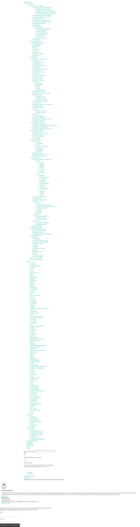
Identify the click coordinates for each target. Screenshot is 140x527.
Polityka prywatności (30, 476)
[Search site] (25, 454)
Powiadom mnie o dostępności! (10, 525)
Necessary (6, 498)
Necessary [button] (5, 496)
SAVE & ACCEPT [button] (6, 503)
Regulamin (27, 478)
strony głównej (44, 466)
